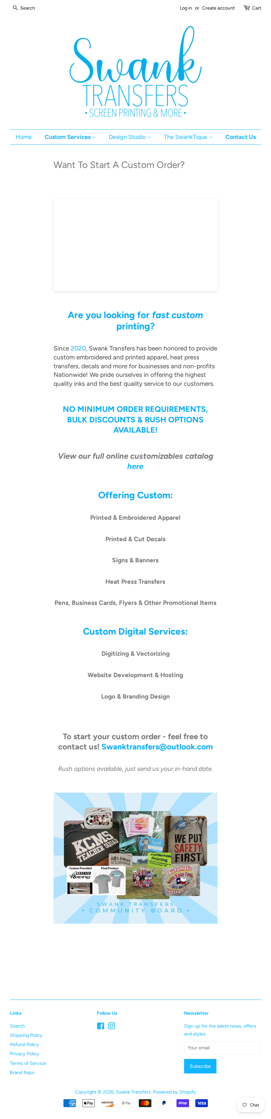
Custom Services (68, 136)
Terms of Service (28, 1063)
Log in (186, 8)
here (135, 466)
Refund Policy (24, 1044)
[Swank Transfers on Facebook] (100, 1027)
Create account (218, 8)
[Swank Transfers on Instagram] (111, 1027)
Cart (256, 8)
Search (17, 1026)
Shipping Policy (26, 1035)
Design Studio (128, 136)
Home (24, 136)
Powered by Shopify (174, 1092)
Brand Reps (22, 1072)
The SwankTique (186, 136)
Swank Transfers (133, 1092)
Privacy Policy (24, 1054)
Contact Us (240, 136)
